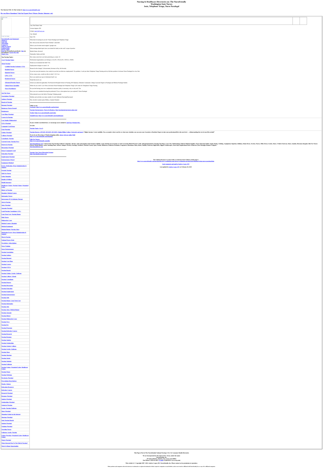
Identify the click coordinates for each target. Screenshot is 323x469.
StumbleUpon (34, 115)
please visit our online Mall (67, 135)
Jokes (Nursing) (6, 205)
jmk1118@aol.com (39, 31)
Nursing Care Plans (7, 261)
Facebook (32, 107)
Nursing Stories (6, 358)
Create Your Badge (5, 36)
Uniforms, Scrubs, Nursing (9, 432)
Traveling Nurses (6, 429)
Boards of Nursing (7, 102)
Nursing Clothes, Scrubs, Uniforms (11, 273)
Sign (22, 51)
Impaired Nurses (9, 72)
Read (3, 51)
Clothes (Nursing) (7, 132)
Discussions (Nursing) (8, 147)
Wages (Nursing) (6, 440)
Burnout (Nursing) (7, 105)
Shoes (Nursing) (6, 411)
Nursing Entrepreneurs (8, 294)
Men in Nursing (6, 237)
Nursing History (6, 316)
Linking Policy (6, 48)
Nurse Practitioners (10, 88)
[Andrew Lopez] (7, 35)
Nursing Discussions (7, 285)
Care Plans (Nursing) (8, 114)
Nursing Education (7, 288)
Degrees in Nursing (7, 144)
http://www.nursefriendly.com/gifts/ (40, 141)
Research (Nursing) (7, 393)
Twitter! (32, 113)
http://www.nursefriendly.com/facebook (47, 107)
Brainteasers (5, 111)
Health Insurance (6, 182)
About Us (4, 40)
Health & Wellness (7, 179)
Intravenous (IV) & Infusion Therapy (12, 199)
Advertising (5, 43)
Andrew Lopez (4, 17)
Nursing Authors (6, 255)
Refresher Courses (7, 390)
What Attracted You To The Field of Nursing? (15, 443)
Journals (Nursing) (7, 208)
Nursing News (6, 322)
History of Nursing (7, 190)
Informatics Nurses (7, 196)
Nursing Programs (7, 328)
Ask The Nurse (6, 93)
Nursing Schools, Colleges (9, 346)
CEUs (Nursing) (6, 123)
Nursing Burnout (6, 258)
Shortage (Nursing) (7, 417)
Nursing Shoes (6, 352)
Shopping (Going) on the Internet (11, 414)
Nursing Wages (6, 372)
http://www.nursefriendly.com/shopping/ (41, 136)
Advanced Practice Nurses (12, 82)
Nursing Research (7, 334)
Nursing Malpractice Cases (9, 319)
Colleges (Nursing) (7, 135)
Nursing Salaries (6, 340)
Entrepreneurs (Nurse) (8, 160)
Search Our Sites (14, 52)
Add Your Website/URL (73, 122)
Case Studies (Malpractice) (9, 120)
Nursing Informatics (7, 303)
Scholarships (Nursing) (8, 402)
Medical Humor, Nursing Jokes (10, 229)
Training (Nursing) (7, 426)
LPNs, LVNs (8, 75)
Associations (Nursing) (8, 96)
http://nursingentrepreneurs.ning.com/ (66, 110)
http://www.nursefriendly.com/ (31, 10)
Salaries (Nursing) (7, 399)
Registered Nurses (10, 78)
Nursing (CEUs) (6, 267)
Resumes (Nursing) (7, 396)
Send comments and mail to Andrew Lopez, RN (175, 164)
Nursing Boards (6, 270)
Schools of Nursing (7, 405)
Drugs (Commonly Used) (9, 150)
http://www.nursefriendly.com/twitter (45, 113)
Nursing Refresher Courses (9, 331)
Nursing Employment (8, 291)
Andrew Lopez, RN (174, 167)
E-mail (161, 460)
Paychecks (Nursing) (7, 378)
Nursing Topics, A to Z (36, 128)
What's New (5, 54)
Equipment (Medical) (8, 163)
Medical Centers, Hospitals (9, 223)
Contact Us (5, 45)
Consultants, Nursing (8, 138)
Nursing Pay (5, 325)
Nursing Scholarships (8, 343)
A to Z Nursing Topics (8, 60)
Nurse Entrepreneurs (8, 249)
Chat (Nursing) (6, 129)
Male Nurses (5, 217)
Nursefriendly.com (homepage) (10, 39)
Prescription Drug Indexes (9, 381)
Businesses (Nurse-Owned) (9, 108)
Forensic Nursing (6, 170)
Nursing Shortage (7, 355)
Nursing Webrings (7, 375)
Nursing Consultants (7, 279)
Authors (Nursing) (7, 99)
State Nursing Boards (8, 420)
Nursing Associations (7, 252)
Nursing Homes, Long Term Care (11, 300)
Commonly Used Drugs (8, 126)
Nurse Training (6, 246)
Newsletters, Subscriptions (9, 243)
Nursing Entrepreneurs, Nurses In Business (42, 110)
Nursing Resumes (7, 337)
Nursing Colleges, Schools (9, 276)
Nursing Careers (6, 264)
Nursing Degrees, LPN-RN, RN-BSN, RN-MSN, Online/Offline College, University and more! (56, 132)
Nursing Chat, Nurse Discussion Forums (41, 152)
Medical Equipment (7, 226)
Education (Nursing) (7, 153)
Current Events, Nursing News (10, 141)
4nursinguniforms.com (36, 143)
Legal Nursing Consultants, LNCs (11, 211)
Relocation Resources (8, 387)
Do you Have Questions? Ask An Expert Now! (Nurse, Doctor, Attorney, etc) (27, 13)
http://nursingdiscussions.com (38, 154)
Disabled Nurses (9, 69)
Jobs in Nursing (6, 202)
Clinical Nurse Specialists (12, 85)
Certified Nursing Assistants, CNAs (15, 66)
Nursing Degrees (6, 282)
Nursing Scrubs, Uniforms (9, 349)
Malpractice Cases (7, 220)
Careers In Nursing (7, 117)
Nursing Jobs (5, 306)
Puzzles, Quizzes (6, 384)
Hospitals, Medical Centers (9, 193)
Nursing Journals (6, 313)
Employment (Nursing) (8, 156)
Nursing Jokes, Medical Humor (10, 310)
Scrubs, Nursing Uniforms (9, 408)
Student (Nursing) (7, 423)
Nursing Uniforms (7, 364)
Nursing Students (6, 361)
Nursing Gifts (5, 297)
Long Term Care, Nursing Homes (11, 214)
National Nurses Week (8, 240)
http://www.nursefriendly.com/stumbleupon (51, 115)
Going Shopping (6, 176)
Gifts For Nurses (6, 46)
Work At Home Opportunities (10, 446)
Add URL (4, 42)
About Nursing (6, 63)
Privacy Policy (6, 49)
